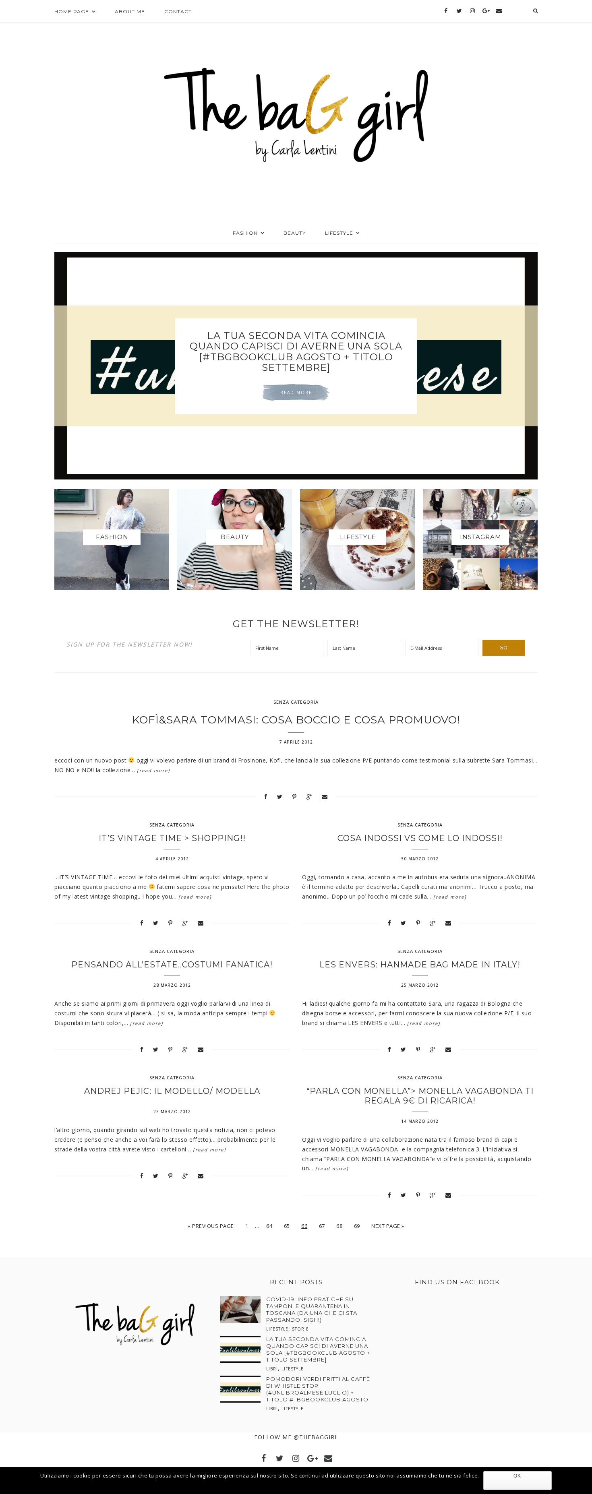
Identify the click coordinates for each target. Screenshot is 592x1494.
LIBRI (272, 1369)
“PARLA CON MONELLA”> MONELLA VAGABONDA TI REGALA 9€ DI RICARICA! (420, 1096)
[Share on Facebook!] (266, 796)
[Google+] (486, 11)
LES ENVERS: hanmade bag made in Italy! (419, 964)
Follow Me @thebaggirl (296, 1437)
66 (304, 1226)
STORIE (300, 1329)
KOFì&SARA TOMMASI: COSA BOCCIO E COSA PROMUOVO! (296, 719)
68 (339, 1226)
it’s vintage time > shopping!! (172, 838)
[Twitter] (459, 11)
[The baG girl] (296, 112)
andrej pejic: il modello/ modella (172, 1091)
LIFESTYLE (277, 1329)
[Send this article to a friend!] (325, 796)
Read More (296, 392)
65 (287, 1226)
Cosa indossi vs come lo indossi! (420, 838)
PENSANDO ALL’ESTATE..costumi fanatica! (172, 964)
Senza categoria (296, 702)
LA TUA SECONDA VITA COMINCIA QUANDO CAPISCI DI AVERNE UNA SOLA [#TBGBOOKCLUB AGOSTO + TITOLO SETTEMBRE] (318, 1349)
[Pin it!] (294, 796)
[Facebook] (446, 11)
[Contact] (498, 11)
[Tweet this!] (280, 796)
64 (269, 1226)
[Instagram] (472, 11)
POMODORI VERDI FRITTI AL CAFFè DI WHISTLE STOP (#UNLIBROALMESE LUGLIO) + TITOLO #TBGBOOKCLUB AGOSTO (296, 351)
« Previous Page (211, 1226)
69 (357, 1226)
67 (322, 1226)
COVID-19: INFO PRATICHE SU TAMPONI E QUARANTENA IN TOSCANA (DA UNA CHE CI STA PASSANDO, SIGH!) (311, 1309)
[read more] (153, 770)
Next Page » (387, 1226)
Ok (517, 1476)
